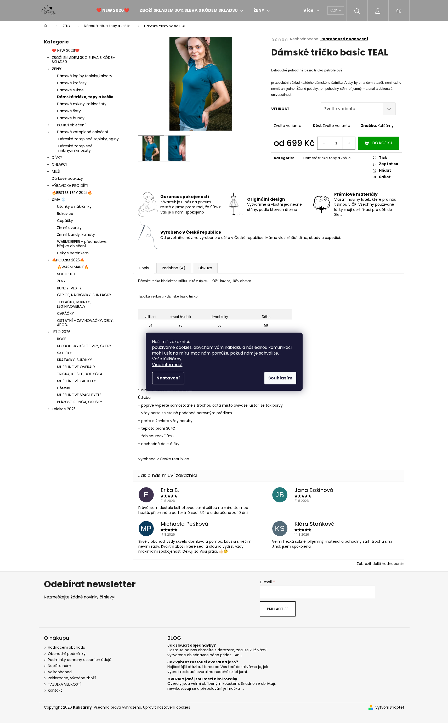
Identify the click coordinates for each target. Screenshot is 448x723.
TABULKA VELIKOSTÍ (64, 684)
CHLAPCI (59, 164)
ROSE (61, 338)
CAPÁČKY (65, 313)
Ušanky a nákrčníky (74, 206)
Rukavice (65, 213)
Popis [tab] (144, 268)
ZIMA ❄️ (59, 199)
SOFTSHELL (66, 274)
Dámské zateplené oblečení (82, 131)
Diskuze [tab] (205, 268)
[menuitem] (112, 10)
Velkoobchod (60, 672)
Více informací (167, 365)
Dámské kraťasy (72, 83)
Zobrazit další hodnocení (379, 563)
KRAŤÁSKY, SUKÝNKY (74, 359)
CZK (334, 10)
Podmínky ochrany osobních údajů (79, 659)
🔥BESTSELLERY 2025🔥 (72, 192)
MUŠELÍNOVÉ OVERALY (76, 366)
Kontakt (55, 690)
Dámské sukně (70, 90)
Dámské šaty (69, 111)
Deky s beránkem (73, 253)
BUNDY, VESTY (69, 288)
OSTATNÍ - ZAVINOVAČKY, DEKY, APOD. (85, 323)
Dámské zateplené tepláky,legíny (88, 139)
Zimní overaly (69, 227)
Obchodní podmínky (67, 653)
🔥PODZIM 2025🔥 (68, 260)
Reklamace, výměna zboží (72, 678)
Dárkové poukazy (67, 178)
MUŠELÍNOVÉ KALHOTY (76, 381)
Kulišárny (386, 125)
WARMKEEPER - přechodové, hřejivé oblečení (82, 244)
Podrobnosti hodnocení (344, 39)
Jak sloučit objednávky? (191, 645)
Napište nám (59, 665)
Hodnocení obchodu (66, 647)
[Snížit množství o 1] (323, 143)
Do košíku (382, 142)
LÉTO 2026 (61, 331)
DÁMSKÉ (64, 388)
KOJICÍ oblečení (71, 125)
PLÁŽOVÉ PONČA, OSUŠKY (79, 402)
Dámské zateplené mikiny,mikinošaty (75, 148)
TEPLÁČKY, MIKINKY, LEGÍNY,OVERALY (74, 304)
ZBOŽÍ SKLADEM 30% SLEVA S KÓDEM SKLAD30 (84, 60)
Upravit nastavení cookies (166, 707)
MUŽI (56, 171)
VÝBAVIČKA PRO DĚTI (70, 185)
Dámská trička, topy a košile (85, 96)
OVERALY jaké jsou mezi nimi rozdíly (202, 679)
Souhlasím (280, 378)
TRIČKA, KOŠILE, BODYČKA (79, 374)
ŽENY (56, 68)
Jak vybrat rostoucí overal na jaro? (202, 662)
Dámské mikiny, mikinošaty (81, 104)
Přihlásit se (277, 609)
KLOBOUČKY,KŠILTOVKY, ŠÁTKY (84, 346)
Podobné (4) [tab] (173, 268)
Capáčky (65, 220)
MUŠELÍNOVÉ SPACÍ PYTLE (79, 394)
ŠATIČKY (64, 353)
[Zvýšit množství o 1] (349, 143)
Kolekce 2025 (64, 409)
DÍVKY (57, 157)
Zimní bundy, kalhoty (76, 234)
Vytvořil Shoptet (389, 707)
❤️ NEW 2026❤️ (66, 50)
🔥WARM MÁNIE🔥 (73, 267)
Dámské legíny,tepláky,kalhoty (84, 76)
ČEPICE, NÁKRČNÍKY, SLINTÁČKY (84, 295)
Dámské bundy (70, 118)
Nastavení (168, 378)
